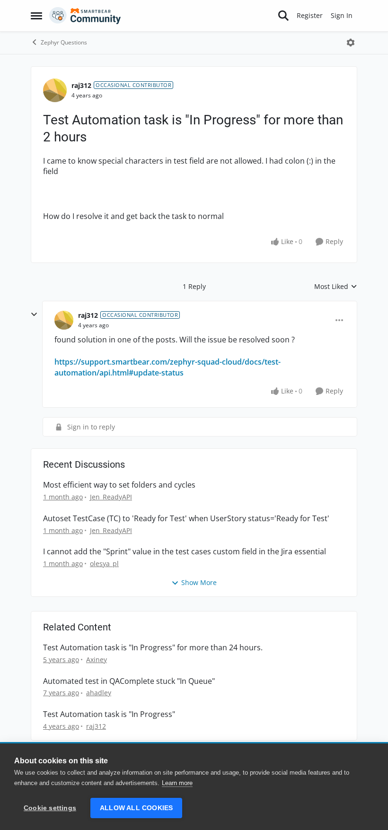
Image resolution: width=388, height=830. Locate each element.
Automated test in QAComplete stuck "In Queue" (129, 681)
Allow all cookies (136, 808)
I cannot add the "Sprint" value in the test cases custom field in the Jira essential (184, 552)
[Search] (283, 15)
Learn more (177, 782)
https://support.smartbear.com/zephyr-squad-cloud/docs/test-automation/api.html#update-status (167, 367)
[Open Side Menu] (36, 16)
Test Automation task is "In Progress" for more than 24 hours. (153, 648)
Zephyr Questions (64, 42)
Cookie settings (50, 808)
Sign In (342, 15)
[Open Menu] (350, 42)
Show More (199, 582)
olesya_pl (104, 563)
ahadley (98, 692)
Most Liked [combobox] (335, 286)
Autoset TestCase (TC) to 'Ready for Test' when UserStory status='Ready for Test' (186, 519)
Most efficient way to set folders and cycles (119, 485)
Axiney (96, 659)
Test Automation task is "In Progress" (109, 714)
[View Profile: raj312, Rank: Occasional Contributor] (55, 90)
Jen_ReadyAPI (111, 496)
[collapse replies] (34, 314)
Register (310, 15)
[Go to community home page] (85, 15)
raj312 (81, 85)
